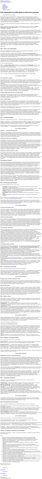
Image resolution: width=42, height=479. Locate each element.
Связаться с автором (6, 9)
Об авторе (4, 5)
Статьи (4, 8)
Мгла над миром (13, 260)
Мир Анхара (5, 7)
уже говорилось (30, 50)
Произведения (5, 6)
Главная (4, 4)
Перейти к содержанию (4, 0)
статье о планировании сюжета (15, 198)
